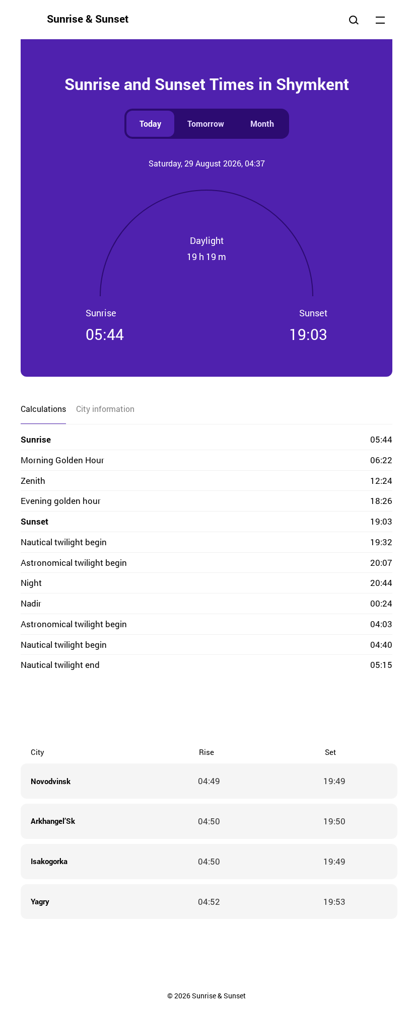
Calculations (43, 408)
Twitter (166, 710)
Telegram (227, 710)
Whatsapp (247, 710)
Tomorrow (205, 123)
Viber (206, 710)
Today (150, 123)
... (380, 20)
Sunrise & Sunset (87, 19)
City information (105, 408)
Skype (186, 710)
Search (353, 20)
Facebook (146, 710)
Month (262, 123)
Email (267, 710)
